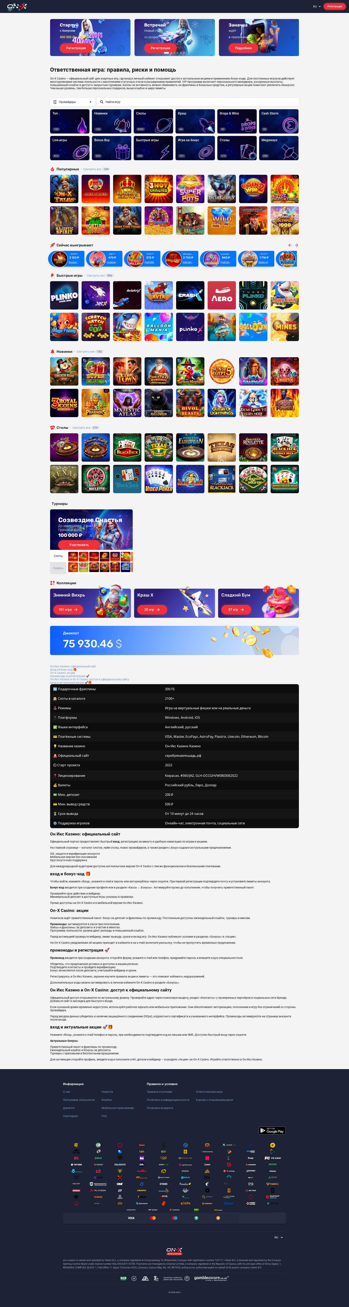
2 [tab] (171, 53)
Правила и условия (159, 1091)
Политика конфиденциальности (168, 1099)
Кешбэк (107, 1099)
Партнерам (70, 1116)
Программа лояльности (79, 1099)
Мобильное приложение (118, 1108)
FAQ (104, 1116)
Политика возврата (160, 1108)
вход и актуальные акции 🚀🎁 (70, 682)
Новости (107, 1091)
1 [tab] (166, 53)
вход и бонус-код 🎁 (63, 669)
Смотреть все (94, 169)
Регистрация (334, 6)
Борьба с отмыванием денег (214, 1099)
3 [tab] (174, 53)
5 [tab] (181, 53)
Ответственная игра (209, 1091)
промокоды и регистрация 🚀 (69, 676)
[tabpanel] (90, 37)
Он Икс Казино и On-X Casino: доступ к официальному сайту (89, 679)
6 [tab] (184, 53)
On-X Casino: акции (62, 672)
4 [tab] (178, 53)
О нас (66, 1091)
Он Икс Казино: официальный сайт (73, 666)
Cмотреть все (98, 275)
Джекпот (69, 1108)
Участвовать (79, 545)
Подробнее (243, 48)
